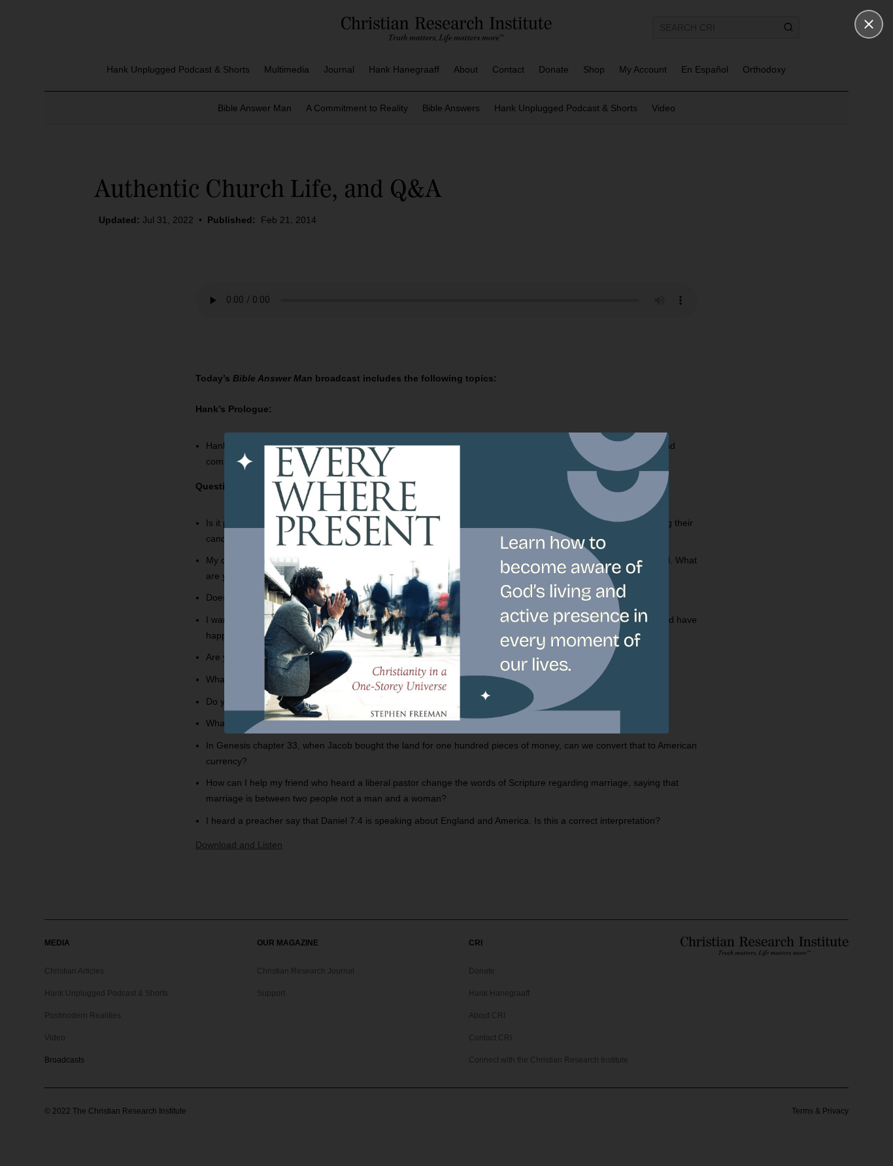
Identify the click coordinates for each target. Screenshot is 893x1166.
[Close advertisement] (868, 24)
